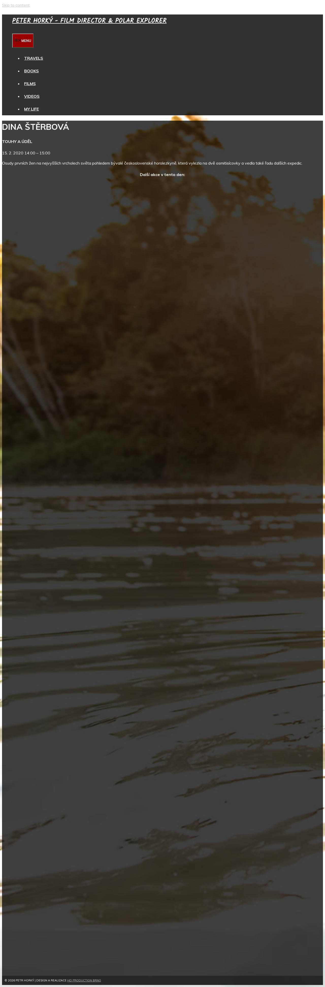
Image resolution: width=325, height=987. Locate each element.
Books (31, 70)
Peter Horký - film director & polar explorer (89, 21)
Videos (32, 96)
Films (30, 83)
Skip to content (16, 5)
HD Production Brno (84, 980)
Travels (33, 58)
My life (31, 109)
